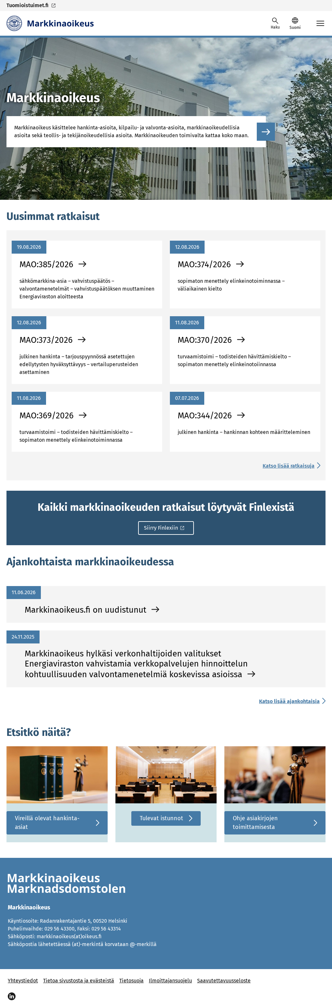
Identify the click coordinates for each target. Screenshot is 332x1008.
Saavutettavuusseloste (224, 981)
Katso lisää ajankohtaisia (289, 701)
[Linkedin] (12, 996)
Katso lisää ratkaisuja (288, 466)
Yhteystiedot (23, 981)
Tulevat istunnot (161, 818)
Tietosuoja (131, 981)
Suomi (295, 27)
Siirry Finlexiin (161, 528)
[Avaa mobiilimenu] (320, 23)
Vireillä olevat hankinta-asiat (47, 823)
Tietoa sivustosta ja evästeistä (78, 981)
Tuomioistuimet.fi (27, 5)
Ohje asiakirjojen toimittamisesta (255, 823)
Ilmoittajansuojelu (170, 981)
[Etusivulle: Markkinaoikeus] (50, 23)
